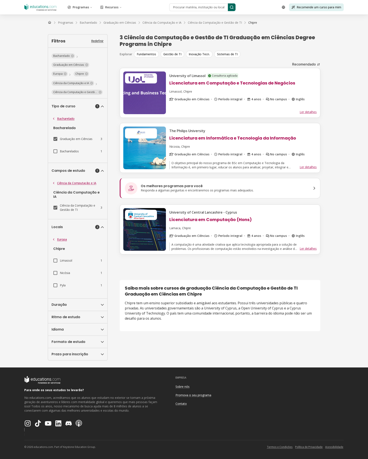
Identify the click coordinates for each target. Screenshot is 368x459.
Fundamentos (146, 54)
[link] (252, 22)
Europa (62, 239)
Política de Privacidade (309, 447)
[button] (63, 55)
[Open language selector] (283, 7)
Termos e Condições (280, 447)
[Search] (232, 7)
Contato (181, 404)
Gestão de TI (172, 54)
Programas (81, 7)
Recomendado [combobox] (304, 64)
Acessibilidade (334, 447)
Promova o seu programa (193, 395)
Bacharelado (66, 119)
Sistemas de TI (227, 54)
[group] (227, 54)
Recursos (111, 7)
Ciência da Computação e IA (76, 183)
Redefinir (97, 41)
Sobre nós (182, 387)
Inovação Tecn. (199, 54)
